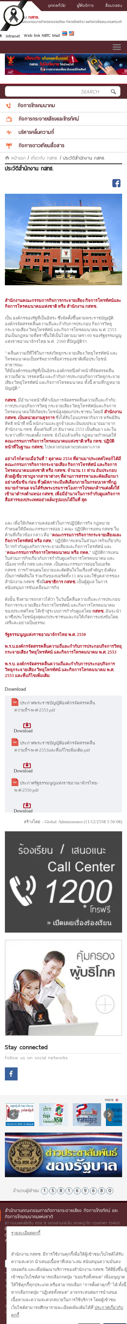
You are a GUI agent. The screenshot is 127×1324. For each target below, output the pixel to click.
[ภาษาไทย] (65, 34)
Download (23, 730)
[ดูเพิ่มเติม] (112, 1100)
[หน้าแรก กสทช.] (63, 22)
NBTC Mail (51, 35)
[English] (72, 34)
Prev (13, 1114)
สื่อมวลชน (113, 5)
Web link (32, 35)
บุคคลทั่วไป (56, 5)
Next (109, 1114)
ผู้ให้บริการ (85, 5)
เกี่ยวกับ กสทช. (44, 158)
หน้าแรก (17, 158)
